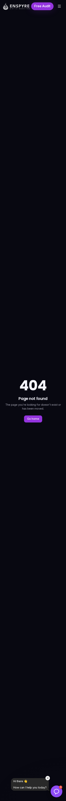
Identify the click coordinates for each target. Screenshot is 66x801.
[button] (56, 791)
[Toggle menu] (59, 6)
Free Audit (42, 6)
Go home (33, 418)
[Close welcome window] (47, 778)
